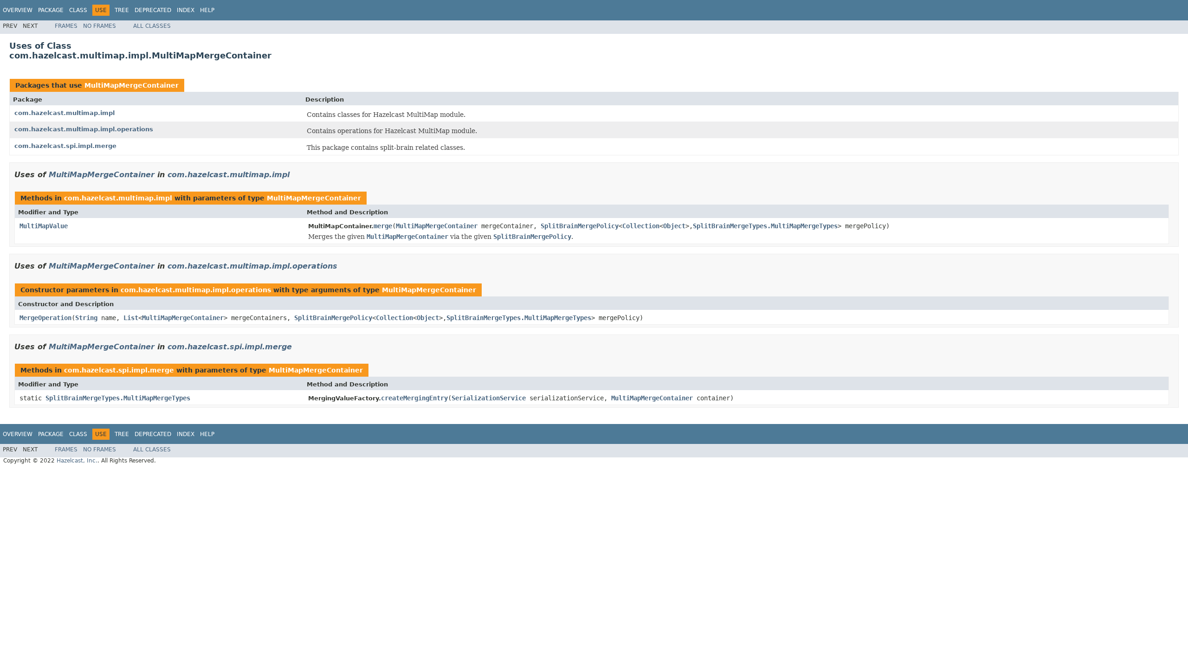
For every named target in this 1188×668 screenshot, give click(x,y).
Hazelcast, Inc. (77, 460)
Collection (640, 226)
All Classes (152, 26)
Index (185, 10)
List (130, 317)
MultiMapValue (43, 226)
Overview (17, 10)
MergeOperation (45, 317)
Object (674, 226)
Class (78, 10)
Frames (66, 26)
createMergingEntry (414, 398)
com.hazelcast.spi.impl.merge (65, 145)
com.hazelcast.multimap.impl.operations (83, 129)
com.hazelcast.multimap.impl (64, 112)
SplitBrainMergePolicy (580, 226)
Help (207, 10)
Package (51, 10)
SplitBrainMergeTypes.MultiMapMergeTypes (765, 226)
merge (383, 226)
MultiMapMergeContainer (131, 85)
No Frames (99, 26)
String (86, 317)
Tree (122, 10)
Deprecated (153, 10)
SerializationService (489, 398)
